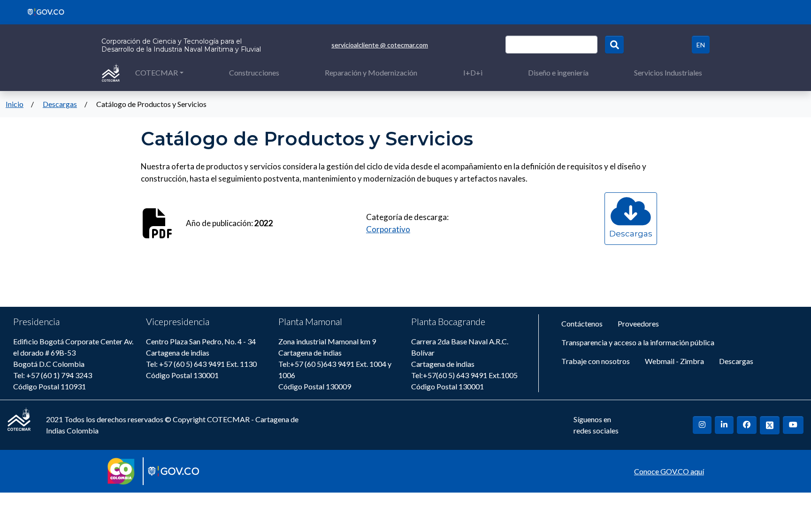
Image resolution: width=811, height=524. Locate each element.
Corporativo (388, 229)
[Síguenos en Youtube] (793, 425)
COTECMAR (156, 72)
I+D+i (472, 72)
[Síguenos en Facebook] (747, 425)
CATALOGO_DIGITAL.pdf (630, 243)
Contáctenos (582, 323)
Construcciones (254, 72)
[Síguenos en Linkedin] (724, 425)
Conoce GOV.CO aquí (669, 471)
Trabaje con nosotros (595, 361)
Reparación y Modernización (371, 72)
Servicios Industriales (668, 72)
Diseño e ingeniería (558, 72)
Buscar (614, 44)
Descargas (60, 103)
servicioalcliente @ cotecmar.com (379, 45)
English (701, 44)
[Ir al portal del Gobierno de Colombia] (42, 11)
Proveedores (638, 323)
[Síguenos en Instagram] (702, 425)
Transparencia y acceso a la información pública (637, 342)
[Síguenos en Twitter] (770, 425)
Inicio (14, 103)
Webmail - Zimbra (674, 361)
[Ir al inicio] (110, 72)
